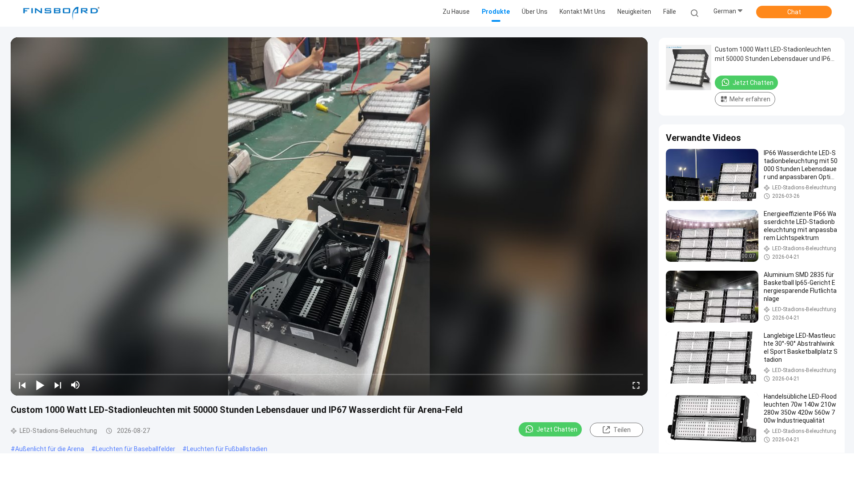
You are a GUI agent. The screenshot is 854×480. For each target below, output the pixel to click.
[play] (329, 216)
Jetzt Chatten (556, 429)
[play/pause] (40, 385)
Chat (794, 12)
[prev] (22, 385)
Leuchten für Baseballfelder (135, 448)
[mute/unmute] (76, 385)
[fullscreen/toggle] (636, 385)
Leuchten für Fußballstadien (227, 448)
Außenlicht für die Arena (49, 448)
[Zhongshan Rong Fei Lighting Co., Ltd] (61, 13)
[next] (58, 385)
